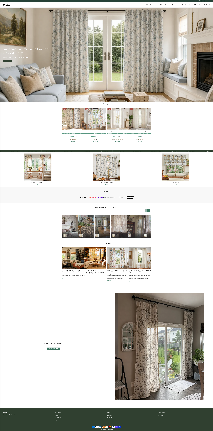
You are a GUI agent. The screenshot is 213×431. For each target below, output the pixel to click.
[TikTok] (209, 1)
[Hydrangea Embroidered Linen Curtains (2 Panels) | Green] (116, 139)
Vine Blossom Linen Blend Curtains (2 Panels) (73, 131)
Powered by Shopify (110, 429)
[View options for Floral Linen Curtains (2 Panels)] (70, 227)
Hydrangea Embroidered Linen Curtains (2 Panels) (118, 131)
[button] (4, 169)
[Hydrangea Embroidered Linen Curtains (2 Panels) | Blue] (114, 139)
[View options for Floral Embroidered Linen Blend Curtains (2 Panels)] (86, 227)
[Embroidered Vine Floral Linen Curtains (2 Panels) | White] (138, 139)
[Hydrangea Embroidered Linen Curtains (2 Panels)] (118, 119)
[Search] (204, 5)
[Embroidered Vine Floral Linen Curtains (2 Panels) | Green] (137, 139)
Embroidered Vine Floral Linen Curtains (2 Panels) (140, 131)
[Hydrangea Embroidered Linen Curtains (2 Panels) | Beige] (122, 139)
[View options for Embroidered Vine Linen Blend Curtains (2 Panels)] (135, 227)
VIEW (37, 184)
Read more (64, 278)
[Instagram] (202, 1)
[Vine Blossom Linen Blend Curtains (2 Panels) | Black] (74, 139)
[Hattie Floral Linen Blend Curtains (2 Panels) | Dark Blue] (96, 139)
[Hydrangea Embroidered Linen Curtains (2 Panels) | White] (112, 139)
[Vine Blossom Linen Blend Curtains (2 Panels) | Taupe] (72, 139)
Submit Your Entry (53, 348)
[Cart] (209, 5)
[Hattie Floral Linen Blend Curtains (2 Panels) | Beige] (94, 139)
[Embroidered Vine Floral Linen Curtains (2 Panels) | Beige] (140, 139)
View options (73, 141)
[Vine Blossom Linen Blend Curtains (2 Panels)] (73, 119)
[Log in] (206, 5)
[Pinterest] (204, 1)
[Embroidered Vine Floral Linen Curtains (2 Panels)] (140, 119)
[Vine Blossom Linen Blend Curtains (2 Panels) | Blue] (70, 139)
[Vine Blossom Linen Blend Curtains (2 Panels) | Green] (75, 139)
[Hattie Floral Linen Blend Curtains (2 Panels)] (95, 119)
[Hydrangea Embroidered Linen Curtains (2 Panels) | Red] (118, 139)
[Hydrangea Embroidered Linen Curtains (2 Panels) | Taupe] (120, 139)
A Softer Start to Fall (90, 270)
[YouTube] (206, 1)
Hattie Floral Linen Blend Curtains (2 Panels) (95, 131)
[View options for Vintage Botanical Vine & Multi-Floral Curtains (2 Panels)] (119, 227)
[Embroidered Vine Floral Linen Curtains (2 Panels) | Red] (142, 139)
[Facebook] (199, 1)
